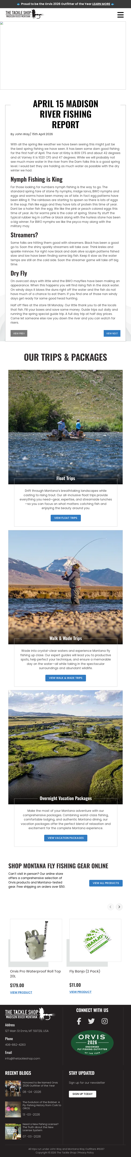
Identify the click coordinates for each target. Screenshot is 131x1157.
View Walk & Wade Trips (65, 678)
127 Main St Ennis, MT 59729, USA (27, 1031)
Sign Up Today (82, 1094)
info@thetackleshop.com (22, 1058)
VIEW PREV (19, 333)
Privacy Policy (86, 1152)
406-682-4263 (15, 1045)
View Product (21, 992)
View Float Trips (65, 518)
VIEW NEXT (112, 333)
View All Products (106, 883)
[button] (110, 907)
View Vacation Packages (66, 838)
